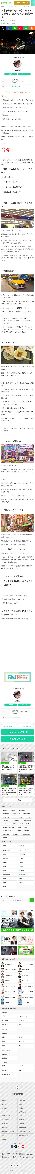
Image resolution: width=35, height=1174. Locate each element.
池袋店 (3, 1045)
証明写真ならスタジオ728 (6, 6)
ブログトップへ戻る (17, 739)
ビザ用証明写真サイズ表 (8, 1131)
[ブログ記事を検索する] (32, 900)
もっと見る (17, 800)
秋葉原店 (21, 1041)
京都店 (21, 1024)
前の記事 (9, 726)
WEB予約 (17, 2)
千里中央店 (4, 1029)
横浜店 (21, 1045)
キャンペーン (5, 1127)
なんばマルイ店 (23, 1016)
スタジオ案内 (22, 1100)
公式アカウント (17, 1143)
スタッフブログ (21, 6)
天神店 (17, 70)
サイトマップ (5, 1135)
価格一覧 (4, 1104)
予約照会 (4, 1139)
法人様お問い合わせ (24, 1135)
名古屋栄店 (4, 1058)
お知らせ (21, 1116)
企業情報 (17, 1151)
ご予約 (20, 1104)
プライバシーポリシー (24, 1131)
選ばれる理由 (5, 1123)
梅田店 (3, 1016)
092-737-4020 (16, 86)
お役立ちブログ (22, 1112)
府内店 (21, 1070)
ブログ (14, 6)
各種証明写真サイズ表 (24, 1127)
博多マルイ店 (5, 1070)
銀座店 (3, 1041)
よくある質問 (5, 1119)
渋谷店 (3, 1037)
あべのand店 (5, 1020)
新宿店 (21, 1037)
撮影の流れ (21, 1119)
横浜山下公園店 (6, 1050)
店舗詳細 (11, 74)
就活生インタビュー (7, 1116)
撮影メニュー (5, 1100)
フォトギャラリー (6, 1112)
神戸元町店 (4, 1024)
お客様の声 (21, 1123)
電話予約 (25, 2)
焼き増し (21, 1108)
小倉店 (21, 1066)
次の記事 (26, 726)
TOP (17, 1088)
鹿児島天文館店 (6, 1074)
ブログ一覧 (24, 74)
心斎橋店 (21, 1020)
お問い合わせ (5, 1108)
